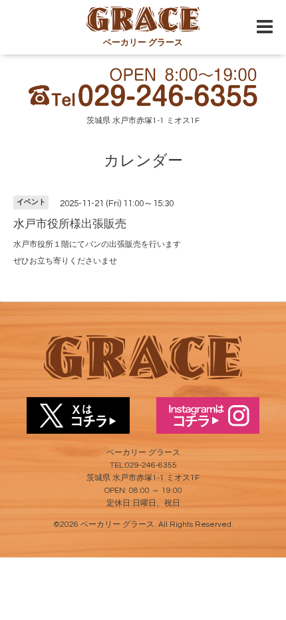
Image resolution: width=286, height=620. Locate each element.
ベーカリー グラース (117, 524)
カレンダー (143, 160)
